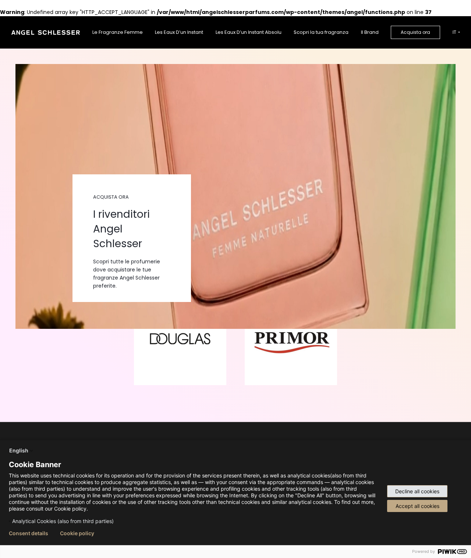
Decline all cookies (417, 491)
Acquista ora (415, 32)
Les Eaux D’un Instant (179, 32)
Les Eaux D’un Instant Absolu (248, 32)
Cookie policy (77, 533)
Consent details (28, 533)
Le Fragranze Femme (117, 32)
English (18, 450)
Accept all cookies (417, 506)
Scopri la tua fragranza (321, 32)
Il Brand (370, 32)
